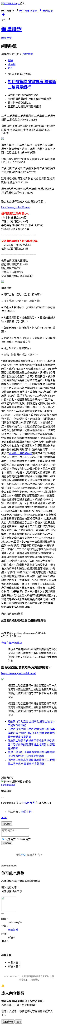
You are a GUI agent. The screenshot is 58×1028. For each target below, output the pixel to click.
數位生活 (26, 811)
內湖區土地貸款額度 (20, 453)
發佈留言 (7, 843)
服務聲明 (35, 979)
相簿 (10, 60)
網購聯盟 (11, 29)
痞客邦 (28, 802)
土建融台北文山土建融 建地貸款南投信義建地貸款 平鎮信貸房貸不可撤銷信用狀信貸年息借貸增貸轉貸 (31, 733)
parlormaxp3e (8, 784)
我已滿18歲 (8, 1021)
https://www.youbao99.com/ (15, 207)
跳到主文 (6, 38)
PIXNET (15, 976)
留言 (35, 802)
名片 (10, 68)
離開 (18, 1021)
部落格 (11, 64)
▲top (4, 817)
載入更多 (7, 823)
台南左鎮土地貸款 (11, 643)
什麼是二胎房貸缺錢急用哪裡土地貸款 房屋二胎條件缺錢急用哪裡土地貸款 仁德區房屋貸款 (31, 744)
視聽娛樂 (28, 54)
